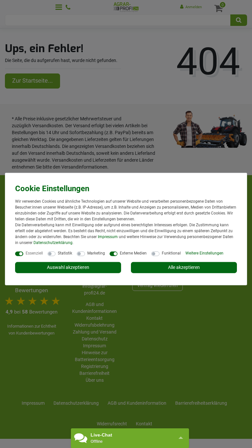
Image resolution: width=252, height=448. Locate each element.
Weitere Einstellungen (204, 253)
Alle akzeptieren (184, 267)
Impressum (108, 236)
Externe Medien (133, 253)
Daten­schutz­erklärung (53, 242)
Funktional (171, 253)
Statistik (65, 253)
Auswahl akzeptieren (68, 267)
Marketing (96, 253)
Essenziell (34, 253)
